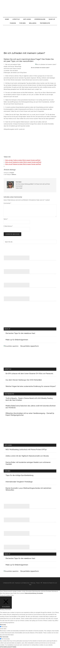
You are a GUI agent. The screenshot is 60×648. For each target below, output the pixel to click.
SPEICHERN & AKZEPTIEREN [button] (8, 647)
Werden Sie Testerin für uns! (50, 582)
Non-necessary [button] (4, 637)
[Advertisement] (30, 37)
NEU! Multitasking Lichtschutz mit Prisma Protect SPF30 (26, 449)
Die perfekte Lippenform (29, 346)
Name (6, 219)
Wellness (14, 174)
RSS (30, 584)
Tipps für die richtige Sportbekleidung (19, 475)
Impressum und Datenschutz (22, 582)
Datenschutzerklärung (30, 593)
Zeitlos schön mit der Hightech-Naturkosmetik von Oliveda (27, 456)
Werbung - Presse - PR (36, 582)
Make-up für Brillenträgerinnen (17, 340)
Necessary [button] (3, 624)
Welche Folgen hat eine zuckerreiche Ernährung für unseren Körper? (31, 386)
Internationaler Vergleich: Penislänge (19, 482)
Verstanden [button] (40, 593)
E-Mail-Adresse (8, 226)
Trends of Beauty (30, 9)
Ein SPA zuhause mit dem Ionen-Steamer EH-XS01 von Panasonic (29, 373)
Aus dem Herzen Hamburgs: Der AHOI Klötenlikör (24, 380)
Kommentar (7, 203)
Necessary (4, 626)
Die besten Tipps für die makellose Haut (20, 333)
